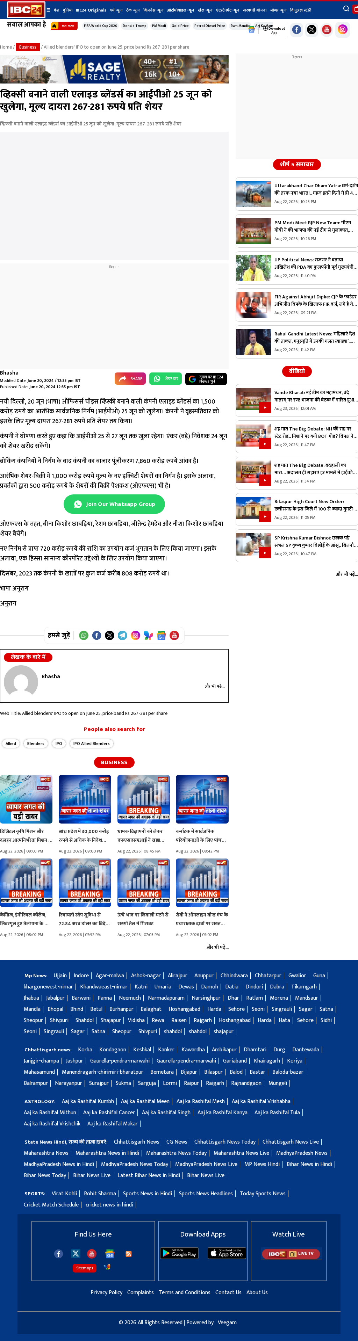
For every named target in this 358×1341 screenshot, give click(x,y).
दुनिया (67, 10)
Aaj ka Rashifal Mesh (201, 1101)
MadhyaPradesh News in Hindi (59, 1164)
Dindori (254, 987)
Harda (214, 1009)
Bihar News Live (91, 1175)
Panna (105, 998)
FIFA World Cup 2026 (100, 26)
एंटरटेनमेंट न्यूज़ (227, 10)
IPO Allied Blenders (91, 743)
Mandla (32, 1009)
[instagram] (342, 30)
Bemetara (162, 1072)
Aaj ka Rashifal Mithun (50, 1112)
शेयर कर (171, 378)
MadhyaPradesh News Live (206, 1164)
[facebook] (58, 1253)
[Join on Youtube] (174, 635)
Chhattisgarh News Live (291, 1142)
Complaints (140, 1292)
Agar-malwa (110, 975)
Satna (326, 1009)
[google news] (252, 30)
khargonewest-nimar (48, 987)
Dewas (186, 987)
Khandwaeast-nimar (104, 987)
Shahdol (85, 1020)
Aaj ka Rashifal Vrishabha (261, 1101)
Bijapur (189, 1072)
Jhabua (31, 998)
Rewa (158, 1020)
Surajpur (99, 1083)
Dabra (277, 987)
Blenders (35, 743)
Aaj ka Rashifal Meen (145, 1101)
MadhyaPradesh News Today (134, 1164)
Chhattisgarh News (136, 1142)
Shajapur (111, 1020)
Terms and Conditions (184, 1292)
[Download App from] (179, 1257)
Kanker (166, 1049)
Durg (279, 1049)
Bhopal (55, 1009)
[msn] (107, 1267)
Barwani (81, 998)
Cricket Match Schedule (51, 1205)
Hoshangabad (184, 1009)
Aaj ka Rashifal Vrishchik (52, 1124)
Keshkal (142, 1049)
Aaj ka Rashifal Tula (277, 1112)
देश (56, 10)
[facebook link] (296, 30)
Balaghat (151, 1009)
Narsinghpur (206, 998)
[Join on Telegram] (122, 635)
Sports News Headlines (206, 1193)
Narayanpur (68, 1083)
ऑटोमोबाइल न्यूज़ (180, 10)
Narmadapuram (166, 998)
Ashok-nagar (146, 975)
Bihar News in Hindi (309, 1164)
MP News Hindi (262, 1164)
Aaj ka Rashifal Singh (166, 1112)
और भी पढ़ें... (215, 686)
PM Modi (159, 26)
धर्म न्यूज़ (116, 10)
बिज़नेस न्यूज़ (153, 10)
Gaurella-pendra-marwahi (120, 1061)
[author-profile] (21, 682)
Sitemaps (84, 1267)
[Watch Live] (291, 1258)
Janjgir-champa (41, 1061)
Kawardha (193, 1049)
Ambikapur (224, 1049)
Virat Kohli (64, 1193)
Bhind (76, 1009)
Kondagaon (112, 1049)
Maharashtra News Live (241, 1153)
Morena (279, 998)
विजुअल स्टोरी (301, 10)
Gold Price (180, 26)
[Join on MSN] (148, 635)
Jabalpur (55, 998)
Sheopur (33, 1020)
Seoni (258, 1009)
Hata (284, 1020)
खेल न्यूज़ (205, 10)
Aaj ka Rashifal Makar (112, 1124)
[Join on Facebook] (96, 635)
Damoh (209, 987)
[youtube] (326, 30)
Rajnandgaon (246, 1083)
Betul (96, 1009)
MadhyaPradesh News (302, 1153)
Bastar (257, 1072)
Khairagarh (267, 1061)
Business (27, 47)
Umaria (163, 987)
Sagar (306, 1009)
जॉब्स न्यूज (278, 10)
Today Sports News (263, 1193)
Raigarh (215, 1083)
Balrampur (36, 1083)
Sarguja (147, 1083)
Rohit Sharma (100, 1193)
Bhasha (9, 373)
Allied (11, 743)
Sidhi (326, 1020)
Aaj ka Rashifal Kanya (223, 1112)
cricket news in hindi (109, 1205)
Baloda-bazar (287, 1072)
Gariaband (235, 1061)
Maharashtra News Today (176, 1153)
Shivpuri (59, 1020)
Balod (236, 1072)
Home (6, 47)
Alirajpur (177, 975)
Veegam (227, 1322)
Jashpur (74, 1061)
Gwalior (297, 975)
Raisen (179, 1020)
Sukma (123, 1083)
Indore (81, 975)
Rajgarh (203, 1020)
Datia (231, 987)
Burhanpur (121, 1009)
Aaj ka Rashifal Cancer (109, 1112)
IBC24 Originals (91, 10)
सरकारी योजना (254, 10)
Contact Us (228, 1292)
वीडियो (297, 371)
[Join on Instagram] (135, 635)
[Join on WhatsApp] (83, 635)
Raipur (191, 1083)
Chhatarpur (268, 975)
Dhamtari (255, 1049)
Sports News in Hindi (147, 1193)
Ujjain (60, 975)
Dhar (233, 998)
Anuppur (204, 975)
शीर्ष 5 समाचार (297, 164)
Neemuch (130, 998)
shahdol (173, 1031)
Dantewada (305, 1049)
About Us (257, 1292)
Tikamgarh (304, 987)
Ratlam (254, 998)
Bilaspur (213, 1072)
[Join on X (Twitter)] (109, 635)
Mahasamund (39, 1072)
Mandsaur (306, 998)
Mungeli (277, 1083)
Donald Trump (134, 26)
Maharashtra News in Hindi (107, 1153)
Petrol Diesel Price (209, 26)
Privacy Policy (106, 1292)
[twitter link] (311, 30)
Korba (85, 1049)
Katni (141, 987)
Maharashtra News (46, 1153)
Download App (276, 31)
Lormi (170, 1083)
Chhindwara (234, 975)
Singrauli (282, 1009)
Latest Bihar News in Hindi (148, 1175)
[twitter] (76, 1253)
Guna (319, 975)
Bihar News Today (45, 1175)
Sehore (236, 1009)
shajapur (224, 1031)
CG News (176, 1142)
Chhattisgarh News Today (225, 1142)
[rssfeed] (129, 1254)
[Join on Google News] (161, 635)
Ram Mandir (240, 26)
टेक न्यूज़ (133, 10)
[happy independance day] (114, 82)
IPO (59, 743)
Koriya (294, 1061)
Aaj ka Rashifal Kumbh (88, 1101)
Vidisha (136, 1020)
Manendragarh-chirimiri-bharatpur (102, 1072)
